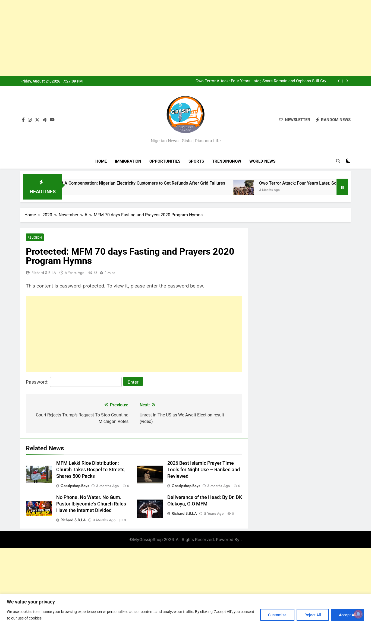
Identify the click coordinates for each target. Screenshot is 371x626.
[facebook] (23, 120)
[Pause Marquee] (342, 187)
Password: (38, 382)
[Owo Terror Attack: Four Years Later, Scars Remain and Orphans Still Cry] (230, 190)
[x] (37, 120)
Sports (196, 161)
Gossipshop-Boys (75, 485)
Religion (35, 237)
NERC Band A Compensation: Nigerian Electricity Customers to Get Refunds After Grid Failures (120, 183)
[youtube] (52, 120)
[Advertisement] (163, 38)
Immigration (128, 161)
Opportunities (164, 161)
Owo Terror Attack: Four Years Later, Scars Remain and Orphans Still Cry (261, 81)
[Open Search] (338, 161)
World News (262, 161)
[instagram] (29, 120)
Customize (277, 615)
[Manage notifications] (358, 614)
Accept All (347, 615)
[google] (44, 120)
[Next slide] (347, 81)
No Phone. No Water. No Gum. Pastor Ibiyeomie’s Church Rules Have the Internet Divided (91, 504)
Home (101, 161)
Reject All (312, 615)
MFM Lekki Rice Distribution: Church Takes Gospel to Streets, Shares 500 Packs (90, 469)
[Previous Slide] (338, 81)
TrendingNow (226, 161)
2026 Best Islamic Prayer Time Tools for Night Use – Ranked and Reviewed (203, 469)
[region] (185, 610)
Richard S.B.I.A (44, 272)
